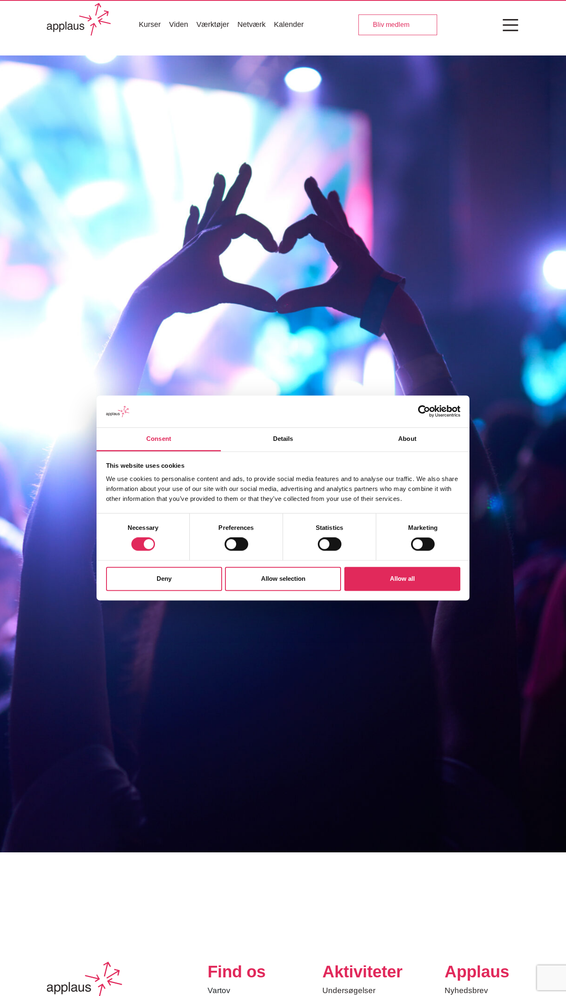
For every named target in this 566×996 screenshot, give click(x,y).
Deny (164, 578)
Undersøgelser (348, 990)
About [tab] (407, 438)
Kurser (150, 24)
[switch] (236, 544)
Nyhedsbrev (466, 990)
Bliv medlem (391, 24)
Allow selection (283, 578)
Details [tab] (283, 438)
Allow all (402, 578)
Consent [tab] (158, 438)
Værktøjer (212, 24)
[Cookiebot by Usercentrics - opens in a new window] (424, 411)
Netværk (251, 24)
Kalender (289, 24)
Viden (178, 24)
